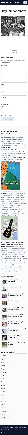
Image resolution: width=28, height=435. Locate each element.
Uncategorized (5, 418)
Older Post (14, 50)
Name (3, 84)
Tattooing (4, 408)
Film (2, 378)
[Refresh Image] (14, 108)
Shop (2, 398)
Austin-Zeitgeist (6, 362)
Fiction (3, 375)
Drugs (3, 369)
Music (3, 395)
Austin (3, 359)
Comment (4, 65)
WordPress (10, 427)
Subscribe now (5, 147)
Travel (3, 414)
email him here (21, 157)
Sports (3, 401)
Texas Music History (7, 411)
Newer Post (14, 52)
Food (2, 382)
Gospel (3, 385)
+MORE (3, 356)
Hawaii (3, 388)
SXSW (3, 405)
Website (3, 97)
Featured (3, 372)
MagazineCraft (22, 427)
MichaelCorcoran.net (10, 2)
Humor (3, 391)
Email (3, 91)
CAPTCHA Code (6, 115)
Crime (3, 365)
